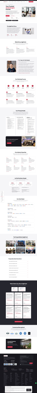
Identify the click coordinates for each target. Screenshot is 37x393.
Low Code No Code (5, 385)
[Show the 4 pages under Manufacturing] (13, 378)
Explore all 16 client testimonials (18, 321)
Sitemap (30, 381)
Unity (25, 377)
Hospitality (11, 381)
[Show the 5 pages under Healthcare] (13, 375)
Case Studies (30, 377)
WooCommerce (26, 382)
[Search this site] (26, 1)
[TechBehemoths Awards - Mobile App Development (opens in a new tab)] (29, 333)
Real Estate (11, 377)
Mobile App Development (6, 375)
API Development (16, 378)
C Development (22, 383)
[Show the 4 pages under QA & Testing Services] (8, 382)
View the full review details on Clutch (10, 304)
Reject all (29, 389)
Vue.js (21, 376)
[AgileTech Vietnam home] (6, 1)
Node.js (22, 377)
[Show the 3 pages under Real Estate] (13, 377)
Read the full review (25, 312)
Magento (26, 383)
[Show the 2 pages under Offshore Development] (8, 376)
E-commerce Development (17, 376)
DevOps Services (5, 381)
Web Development (5, 380)
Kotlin (21, 384)
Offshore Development (5, 376)
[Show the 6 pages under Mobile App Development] (8, 375)
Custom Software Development (5, 374)
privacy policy (30, 364)
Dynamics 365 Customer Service (17, 382)
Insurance (11, 376)
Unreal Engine (26, 378)
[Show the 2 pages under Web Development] (8, 380)
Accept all (29, 390)
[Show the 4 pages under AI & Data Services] (8, 379)
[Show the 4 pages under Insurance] (13, 376)
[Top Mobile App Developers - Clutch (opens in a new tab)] (8, 333)
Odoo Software (16, 384)
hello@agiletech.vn (28, 0)
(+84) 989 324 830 (31, 0)
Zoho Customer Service (17, 383)
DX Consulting (16, 377)
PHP (21, 378)
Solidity (25, 376)
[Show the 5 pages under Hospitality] (13, 381)
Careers (30, 376)
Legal (4, 390)
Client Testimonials (30, 378)
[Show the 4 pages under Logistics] (13, 380)
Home (6, 4)
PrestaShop (26, 384)
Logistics (11, 380)
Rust (21, 382)
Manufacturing (11, 378)
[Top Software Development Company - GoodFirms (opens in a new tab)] (12, 333)
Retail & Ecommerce (11, 379)
